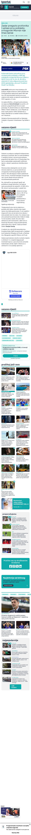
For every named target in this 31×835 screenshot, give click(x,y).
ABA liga (12, 335)
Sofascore (20, 299)
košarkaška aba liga (8, 340)
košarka (4, 335)
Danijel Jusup (17, 338)
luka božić (19, 340)
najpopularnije (10, 640)
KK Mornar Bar (6, 338)
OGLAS (15, 16)
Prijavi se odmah (8, 585)
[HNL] (15, 503)
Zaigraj (15, 356)
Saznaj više (15, 833)
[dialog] (15, 829)
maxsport (5, 594)
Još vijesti (14, 686)
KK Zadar (19, 335)
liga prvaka (22, 594)
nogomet (13, 594)
